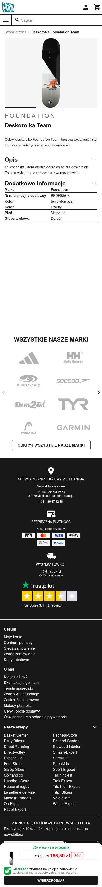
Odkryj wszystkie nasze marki (51, 445)
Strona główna (16, 32)
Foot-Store (13, 763)
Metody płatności (18, 705)
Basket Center (16, 735)
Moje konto (13, 636)
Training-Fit (62, 775)
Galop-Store (14, 769)
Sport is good (64, 769)
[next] (98, 392)
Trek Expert (62, 780)
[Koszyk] (97, 7)
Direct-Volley (14, 752)
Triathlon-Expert (66, 786)
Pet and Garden (66, 740)
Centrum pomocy (18, 642)
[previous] (3, 392)
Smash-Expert (65, 752)
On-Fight (11, 803)
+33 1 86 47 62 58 (51, 501)
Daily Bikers (14, 740)
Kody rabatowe (16, 659)
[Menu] (5, 20)
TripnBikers (62, 792)
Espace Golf (14, 758)
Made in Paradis (17, 798)
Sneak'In (60, 758)
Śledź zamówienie (19, 648)
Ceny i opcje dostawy (22, 711)
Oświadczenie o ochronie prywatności (36, 716)
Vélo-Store (62, 798)
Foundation (30, 115)
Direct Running (16, 746)
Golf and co (13, 775)
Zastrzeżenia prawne (21, 699)
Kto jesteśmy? (16, 676)
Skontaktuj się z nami (51, 486)
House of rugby (16, 786)
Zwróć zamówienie (51, 575)
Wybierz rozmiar (51, 880)
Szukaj (27, 20)
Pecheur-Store (65, 735)
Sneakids (61, 763)
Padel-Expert (15, 809)
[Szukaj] (17, 20)
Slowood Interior (66, 746)
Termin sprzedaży (18, 688)
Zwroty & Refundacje (21, 694)
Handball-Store (16, 780)
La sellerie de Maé (19, 792)
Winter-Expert (64, 803)
